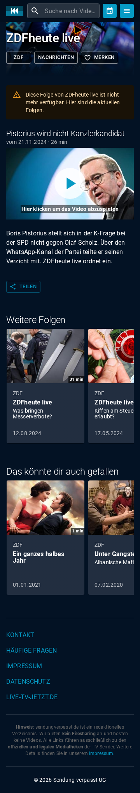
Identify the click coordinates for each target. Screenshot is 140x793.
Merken (99, 57)
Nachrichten (56, 57)
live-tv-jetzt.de (32, 697)
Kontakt (20, 635)
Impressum (24, 666)
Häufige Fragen (31, 650)
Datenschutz (28, 681)
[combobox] (71, 10)
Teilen (23, 286)
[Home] (16, 11)
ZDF (18, 57)
